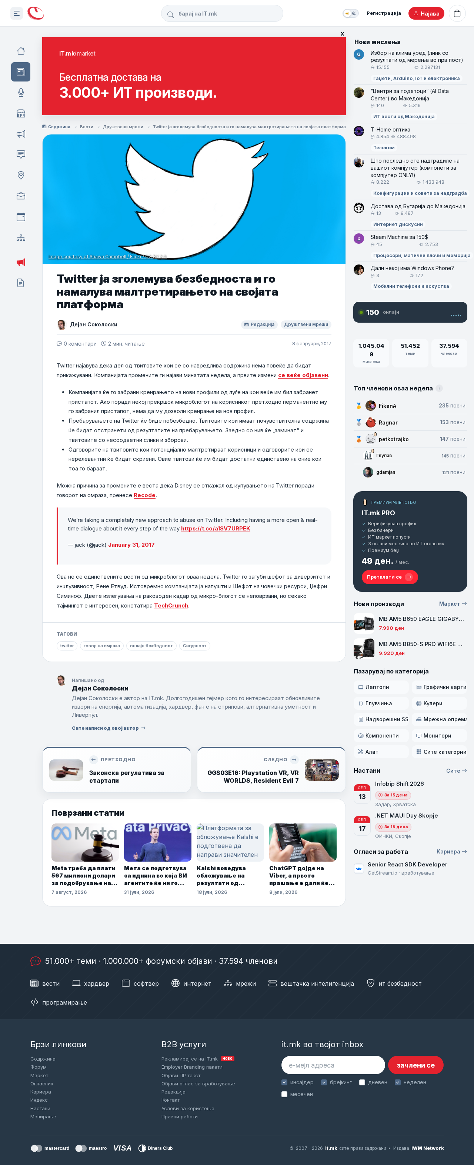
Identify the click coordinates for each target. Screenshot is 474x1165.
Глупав (384, 455)
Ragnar (388, 422)
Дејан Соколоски (93, 324)
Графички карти (445, 687)
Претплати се (384, 577)
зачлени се (416, 1065)
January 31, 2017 (131, 544)
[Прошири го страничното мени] (16, 13)
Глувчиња (378, 703)
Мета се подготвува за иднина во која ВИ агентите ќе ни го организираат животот (155, 876)
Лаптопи (377, 687)
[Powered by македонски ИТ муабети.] (35, 13)
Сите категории (445, 752)
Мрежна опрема (445, 719)
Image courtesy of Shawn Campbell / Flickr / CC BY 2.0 (108, 256)
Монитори (437, 735)
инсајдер (302, 1082)
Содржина (59, 126)
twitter (67, 645)
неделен (415, 1082)
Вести (86, 126)
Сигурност (195, 645)
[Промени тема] (350, 13)
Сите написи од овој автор (105, 728)
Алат (371, 752)
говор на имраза (102, 645)
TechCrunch (171, 605)
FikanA (387, 406)
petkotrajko (394, 439)
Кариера (448, 851)
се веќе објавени (303, 375)
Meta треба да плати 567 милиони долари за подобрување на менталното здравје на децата (83, 876)
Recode (145, 495)
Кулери (433, 703)
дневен (377, 1082)
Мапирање (43, 1116)
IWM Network (427, 1148)
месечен (301, 1094)
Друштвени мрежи (123, 126)
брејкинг (341, 1082)
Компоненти (382, 735)
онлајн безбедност (151, 645)
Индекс (39, 1100)
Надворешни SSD (387, 719)
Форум (38, 1067)
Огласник (41, 1083)
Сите (453, 771)
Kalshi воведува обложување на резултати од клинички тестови (225, 876)
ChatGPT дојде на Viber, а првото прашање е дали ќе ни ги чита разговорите (298, 876)
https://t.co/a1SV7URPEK (215, 528)
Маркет (449, 603)
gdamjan (385, 472)
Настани (40, 1108)
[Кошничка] (457, 13)
